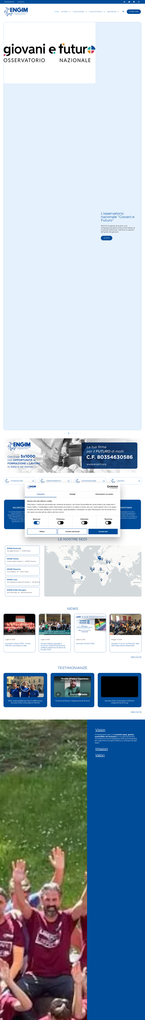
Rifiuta (42, 531)
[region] (23, 571)
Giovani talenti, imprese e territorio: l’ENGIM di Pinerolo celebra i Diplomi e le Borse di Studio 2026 (17, 647)
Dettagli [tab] (72, 494)
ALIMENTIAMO (124, 507)
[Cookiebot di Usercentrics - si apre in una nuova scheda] (108, 487)
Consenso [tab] (40, 494)
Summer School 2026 (50, 644)
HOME (57, 11)
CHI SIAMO (64, 11)
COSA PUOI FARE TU (96, 11)
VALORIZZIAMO (20, 507)
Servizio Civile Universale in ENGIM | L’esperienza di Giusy (72, 702)
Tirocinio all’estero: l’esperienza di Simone (25, 701)
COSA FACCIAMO (78, 11)
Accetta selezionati (72, 531)
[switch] (61, 522)
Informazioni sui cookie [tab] (104, 494)
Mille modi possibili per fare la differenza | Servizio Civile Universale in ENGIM (119, 702)
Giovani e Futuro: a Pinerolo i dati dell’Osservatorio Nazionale (90, 645)
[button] (64, 433)
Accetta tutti (103, 531)
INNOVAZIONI (111, 11)
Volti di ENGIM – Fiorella (114, 213)
